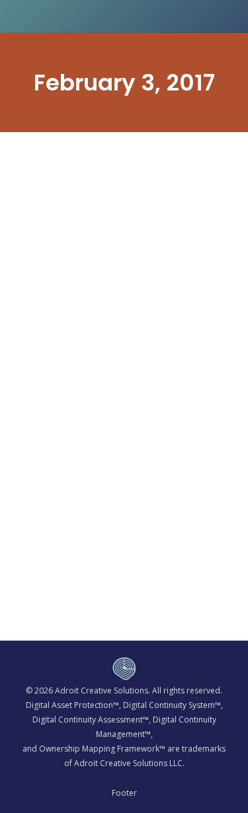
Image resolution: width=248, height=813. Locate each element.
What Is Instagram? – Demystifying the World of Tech (117, 429)
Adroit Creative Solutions (101, 690)
